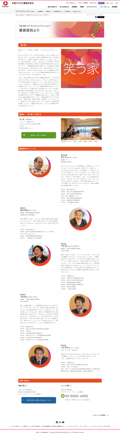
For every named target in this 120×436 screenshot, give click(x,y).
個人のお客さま (52, 7)
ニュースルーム (104, 7)
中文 (112, 3)
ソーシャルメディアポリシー (71, 426)
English (108, 3)
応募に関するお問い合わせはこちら (39, 400)
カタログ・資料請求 (83, 3)
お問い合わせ (93, 3)
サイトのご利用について (16, 426)
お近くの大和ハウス (71, 3)
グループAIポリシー (85, 426)
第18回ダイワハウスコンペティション (34, 14)
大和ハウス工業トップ (20, 14)
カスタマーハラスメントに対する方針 (100, 426)
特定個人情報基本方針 (57, 426)
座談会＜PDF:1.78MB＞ (39, 135)
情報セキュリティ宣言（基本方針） (32, 426)
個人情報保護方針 (46, 426)
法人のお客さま (64, 7)
